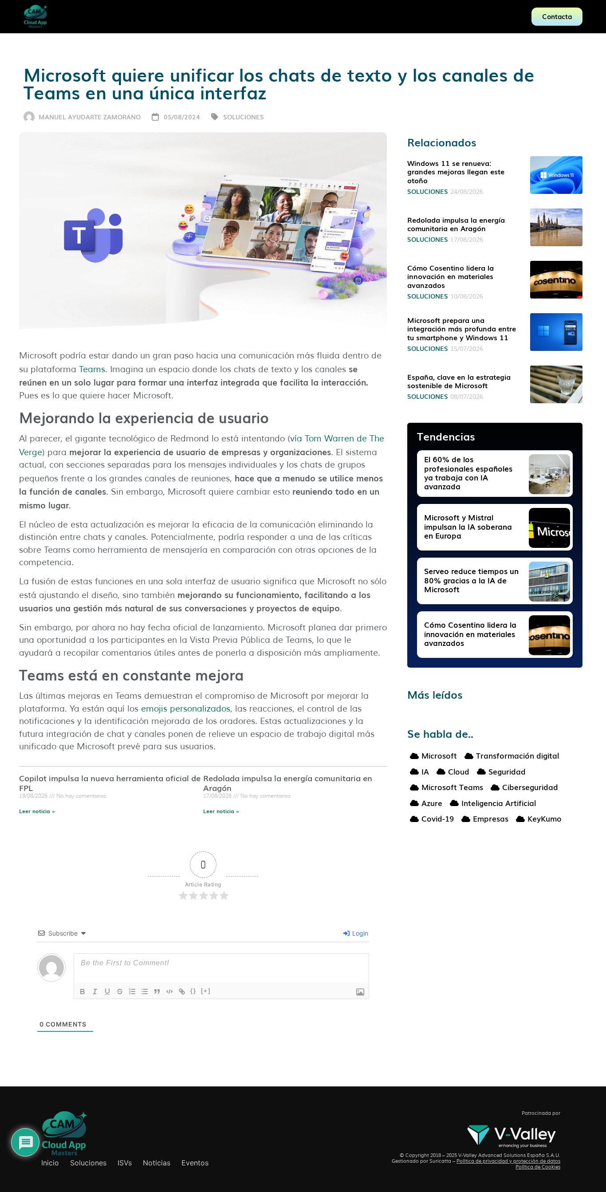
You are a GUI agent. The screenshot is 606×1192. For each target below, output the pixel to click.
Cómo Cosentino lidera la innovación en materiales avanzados (450, 276)
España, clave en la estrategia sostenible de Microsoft (459, 380)
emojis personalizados (185, 709)
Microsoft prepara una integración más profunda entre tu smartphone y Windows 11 (461, 328)
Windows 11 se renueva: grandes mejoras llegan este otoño (455, 171)
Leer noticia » (37, 811)
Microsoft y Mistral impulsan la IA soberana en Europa (468, 526)
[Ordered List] (132, 991)
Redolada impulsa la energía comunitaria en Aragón (287, 782)
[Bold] (82, 991)
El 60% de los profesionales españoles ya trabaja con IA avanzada (468, 472)
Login (359, 933)
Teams (92, 369)
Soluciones (243, 116)
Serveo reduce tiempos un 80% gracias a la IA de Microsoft (471, 579)
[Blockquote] (157, 991)
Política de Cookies (537, 1167)
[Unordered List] (144, 991)
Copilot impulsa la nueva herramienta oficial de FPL (110, 782)
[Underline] (107, 991)
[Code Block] (169, 991)
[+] (206, 990)
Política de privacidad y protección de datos (508, 1161)
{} (193, 990)
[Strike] (120, 991)
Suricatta (440, 1161)
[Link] (182, 991)
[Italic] (95, 991)
